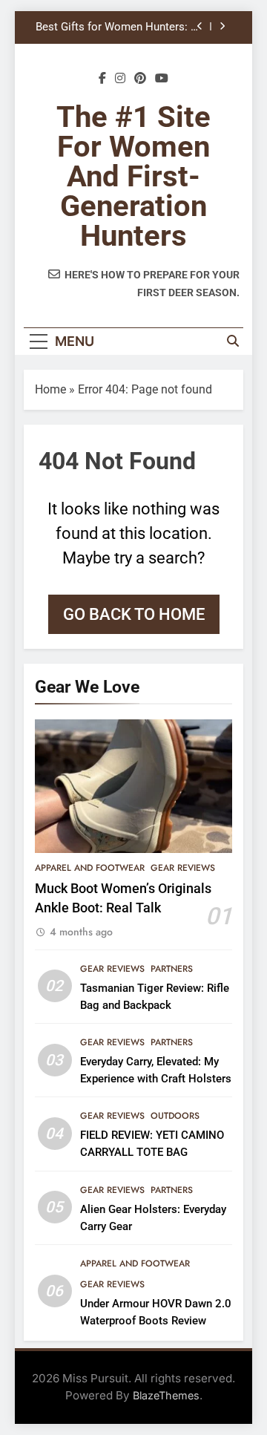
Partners (172, 968)
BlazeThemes (166, 1395)
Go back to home (134, 614)
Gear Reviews (183, 868)
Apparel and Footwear (90, 868)
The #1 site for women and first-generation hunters (133, 176)
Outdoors (175, 1115)
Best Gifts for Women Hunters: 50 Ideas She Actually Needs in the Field (119, 27)
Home (50, 389)
